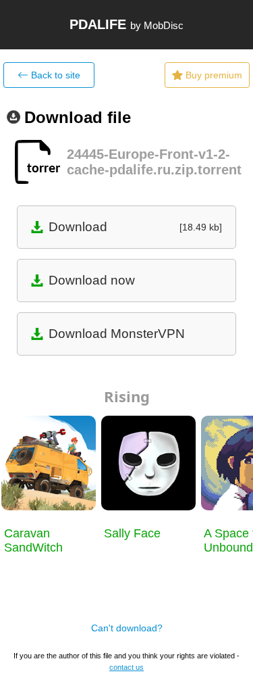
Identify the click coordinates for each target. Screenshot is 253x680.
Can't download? (127, 628)
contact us (126, 667)
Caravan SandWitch (33, 540)
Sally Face (132, 533)
